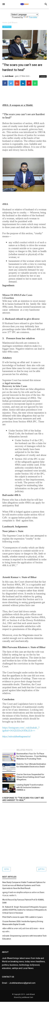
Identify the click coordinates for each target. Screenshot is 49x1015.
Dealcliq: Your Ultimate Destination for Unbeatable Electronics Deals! (31, 765)
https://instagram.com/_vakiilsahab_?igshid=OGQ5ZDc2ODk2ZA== (20, 729)
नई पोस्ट (6, 869)
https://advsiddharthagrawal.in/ (16, 736)
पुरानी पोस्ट (41, 869)
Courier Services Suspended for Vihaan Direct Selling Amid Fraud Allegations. (30, 777)
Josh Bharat (7, 27)
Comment (43, 76)
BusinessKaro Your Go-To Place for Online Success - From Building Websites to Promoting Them (31, 756)
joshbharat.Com (27, 997)
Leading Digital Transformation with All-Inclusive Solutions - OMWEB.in (29, 787)
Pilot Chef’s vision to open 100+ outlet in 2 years (22, 917)
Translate (33, 17)
